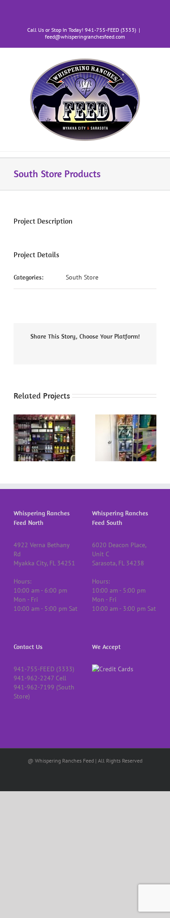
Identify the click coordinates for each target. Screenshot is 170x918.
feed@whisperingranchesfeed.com (85, 36)
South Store (82, 277)
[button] (20, 438)
